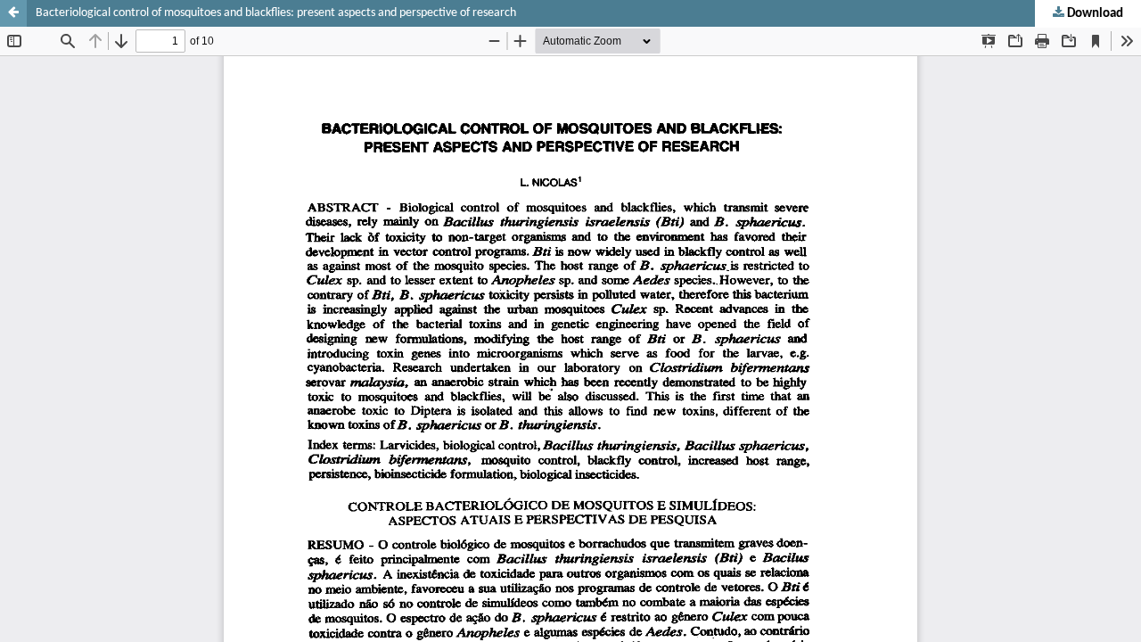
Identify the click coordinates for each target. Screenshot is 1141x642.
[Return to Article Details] (13, 13)
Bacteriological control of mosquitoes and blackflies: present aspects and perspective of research (276, 13)
